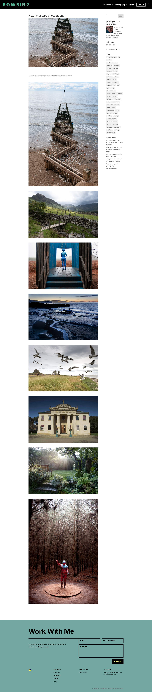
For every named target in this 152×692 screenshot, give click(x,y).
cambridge (116, 65)
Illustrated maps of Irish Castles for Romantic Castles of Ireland (114, 142)
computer (109, 71)
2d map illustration (112, 57)
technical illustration (112, 121)
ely (114, 85)
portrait (109, 113)
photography (110, 110)
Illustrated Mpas (111, 93)
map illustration (115, 104)
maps (108, 107)
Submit (117, 661)
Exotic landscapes (111, 168)
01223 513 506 (83, 672)
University (109, 127)
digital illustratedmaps (112, 77)
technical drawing (111, 118)
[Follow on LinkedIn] (29, 670)
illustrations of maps (112, 96)
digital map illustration (112, 82)
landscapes (118, 99)
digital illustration (111, 79)
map (108, 104)
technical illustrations (112, 124)
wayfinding (110, 130)
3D (119, 57)
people (113, 107)
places (117, 110)
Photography (120, 5)
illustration (119, 93)
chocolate (115, 68)
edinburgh (109, 85)
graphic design (111, 88)
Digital (115, 71)
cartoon (109, 68)
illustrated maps (111, 90)
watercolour (117, 127)
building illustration (112, 63)
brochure (109, 60)
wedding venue (111, 132)
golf (118, 85)
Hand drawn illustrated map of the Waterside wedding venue (114, 149)
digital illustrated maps (113, 74)
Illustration (107, 5)
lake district (110, 99)
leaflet (108, 102)
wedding (116, 130)
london (118, 102)
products (109, 116)
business (109, 65)
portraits (115, 113)
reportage (116, 116)
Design (56, 678)
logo (113, 102)
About (131, 5)
